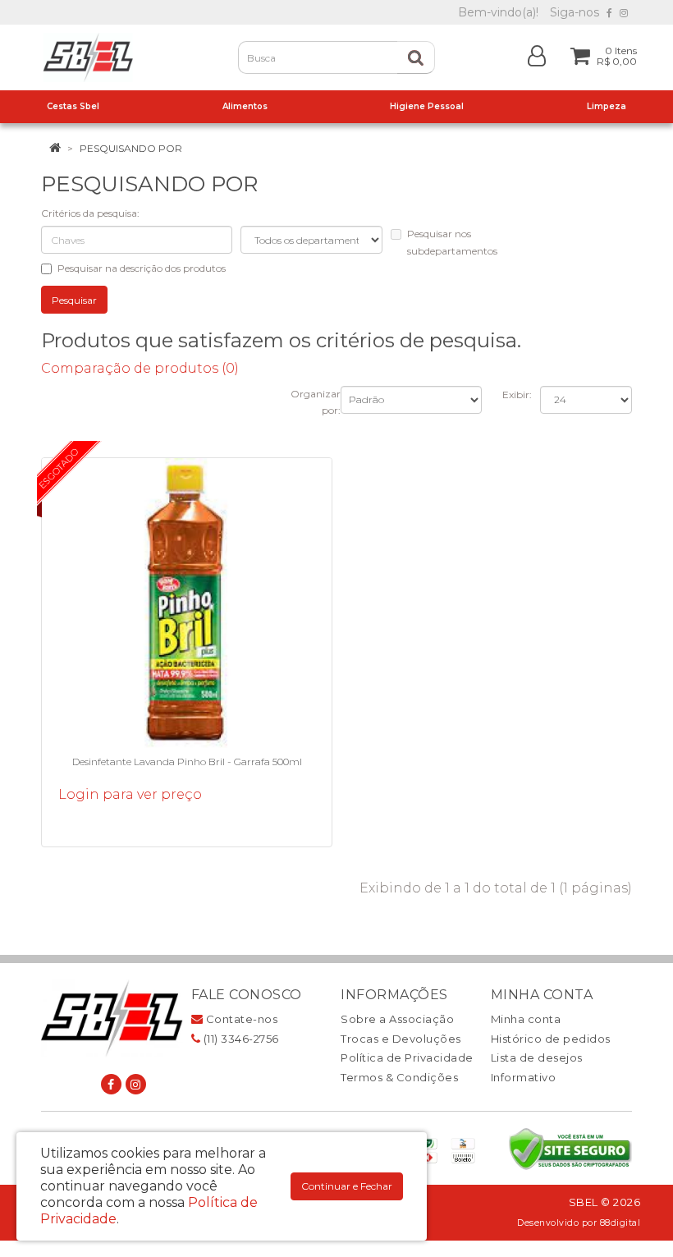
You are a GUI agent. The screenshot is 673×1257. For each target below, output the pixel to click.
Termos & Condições (399, 1077)
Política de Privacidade (407, 1057)
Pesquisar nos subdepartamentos (452, 242)
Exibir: (517, 394)
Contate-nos (240, 1018)
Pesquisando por (131, 148)
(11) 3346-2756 (239, 1038)
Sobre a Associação (397, 1018)
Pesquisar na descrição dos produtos (141, 268)
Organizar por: (316, 402)
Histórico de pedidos (551, 1038)
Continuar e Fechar (346, 1186)
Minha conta (526, 1018)
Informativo (523, 1077)
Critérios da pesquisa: (90, 213)
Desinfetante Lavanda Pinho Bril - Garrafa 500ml (187, 761)
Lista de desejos (537, 1057)
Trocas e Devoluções (401, 1038)
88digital (620, 1223)
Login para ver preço (130, 794)
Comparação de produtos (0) (140, 368)
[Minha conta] (537, 54)
